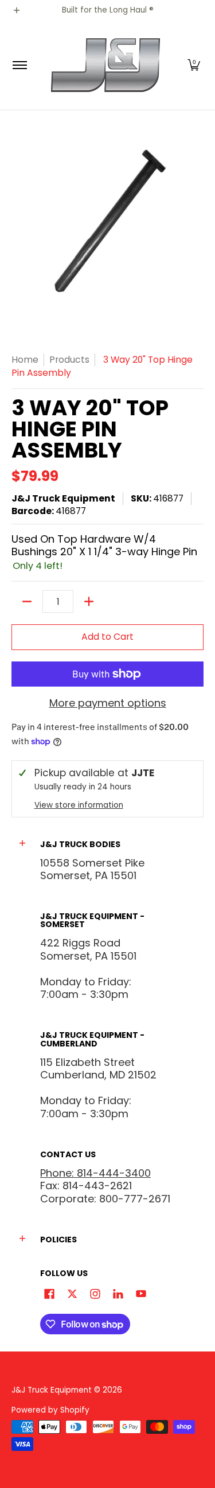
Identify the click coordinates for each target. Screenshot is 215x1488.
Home (24, 359)
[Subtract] (26, 601)
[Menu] (19, 65)
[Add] (88, 601)
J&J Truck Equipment (63, 498)
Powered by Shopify (50, 1410)
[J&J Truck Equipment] (105, 65)
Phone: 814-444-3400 (95, 1173)
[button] (194, 65)
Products (69, 359)
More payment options (107, 703)
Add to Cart (107, 636)
